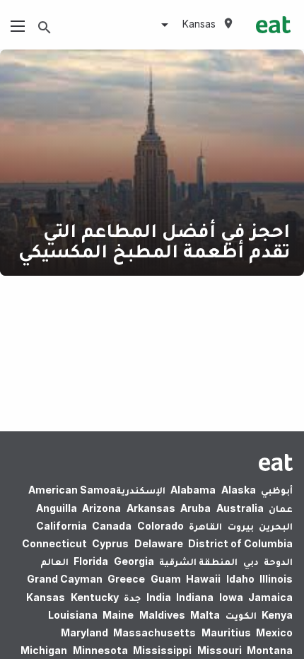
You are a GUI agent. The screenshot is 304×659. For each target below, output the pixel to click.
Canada (111, 526)
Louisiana (73, 615)
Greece (126, 579)
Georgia (134, 561)
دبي (251, 561)
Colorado (160, 526)
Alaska (238, 490)
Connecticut (54, 543)
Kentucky (95, 597)
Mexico (274, 632)
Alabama (193, 490)
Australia (240, 508)
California (61, 526)
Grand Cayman (65, 579)
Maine (118, 615)
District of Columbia (240, 543)
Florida (91, 561)
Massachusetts (154, 632)
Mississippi (162, 650)
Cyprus (110, 543)
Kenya (277, 615)
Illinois (276, 579)
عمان (281, 508)
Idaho (240, 579)
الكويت (241, 615)
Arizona (101, 508)
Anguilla (56, 508)
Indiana (195, 597)
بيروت (241, 526)
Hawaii (203, 579)
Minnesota (100, 650)
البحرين (276, 526)
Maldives (162, 615)
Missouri (219, 650)
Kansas (45, 597)
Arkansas (151, 508)
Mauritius (226, 632)
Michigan (44, 650)
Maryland (84, 632)
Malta (205, 615)
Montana (270, 650)
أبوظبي (277, 490)
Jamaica (270, 597)
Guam (166, 579)
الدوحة (278, 561)
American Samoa (72, 490)
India (158, 597)
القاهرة (205, 526)
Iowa (231, 597)
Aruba (195, 508)
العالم (54, 561)
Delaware (158, 543)
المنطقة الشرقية (198, 561)
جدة (132, 597)
